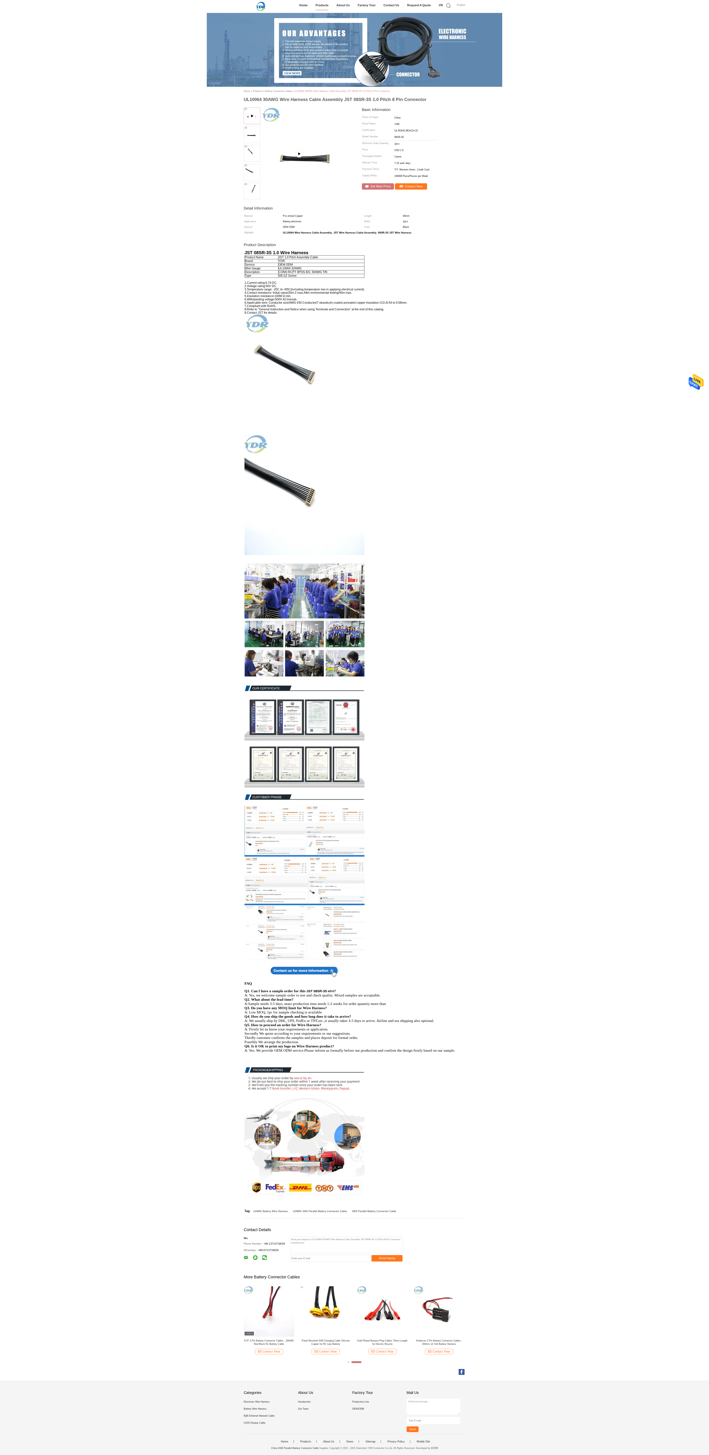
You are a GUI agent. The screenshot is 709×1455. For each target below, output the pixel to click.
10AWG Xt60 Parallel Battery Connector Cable (320, 1211)
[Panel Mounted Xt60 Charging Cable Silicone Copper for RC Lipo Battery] (325, 1311)
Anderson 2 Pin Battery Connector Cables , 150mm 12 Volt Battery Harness (439, 1342)
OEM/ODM (358, 1408)
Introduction (304, 1401)
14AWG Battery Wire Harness (270, 1211)
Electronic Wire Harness (257, 1401)
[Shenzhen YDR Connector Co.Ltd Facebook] (462, 1372)
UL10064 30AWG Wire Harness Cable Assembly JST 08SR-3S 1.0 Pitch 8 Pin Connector (342, 91)
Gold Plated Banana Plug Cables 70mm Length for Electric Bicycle (382, 1342)
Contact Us (391, 5)
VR (441, 5)
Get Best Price (380, 186)
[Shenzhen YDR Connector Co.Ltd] (262, 6)
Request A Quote (419, 5)
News (349, 1441)
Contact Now (413, 186)
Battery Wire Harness (255, 1408)
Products (322, 5)
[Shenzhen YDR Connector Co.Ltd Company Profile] (308, 198)
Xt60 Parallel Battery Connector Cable (374, 1211)
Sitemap (370, 1441)
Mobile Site (423, 1441)
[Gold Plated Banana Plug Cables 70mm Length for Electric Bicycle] (382, 1311)
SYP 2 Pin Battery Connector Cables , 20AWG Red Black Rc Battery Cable (269, 1342)
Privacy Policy (396, 1441)
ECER (434, 1448)
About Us (343, 5)
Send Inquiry (387, 1258)
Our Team (303, 1408)
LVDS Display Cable (254, 1422)
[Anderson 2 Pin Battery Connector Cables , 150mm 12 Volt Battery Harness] (439, 1311)
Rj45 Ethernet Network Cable (259, 1415)
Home (303, 5)
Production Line (360, 1401)
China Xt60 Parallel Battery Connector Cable (295, 1448)
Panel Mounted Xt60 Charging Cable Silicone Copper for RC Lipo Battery (326, 1342)
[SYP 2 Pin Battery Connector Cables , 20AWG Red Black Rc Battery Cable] (269, 1311)
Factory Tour (367, 5)
